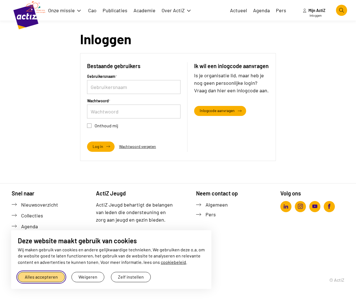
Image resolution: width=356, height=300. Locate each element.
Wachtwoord (98, 100)
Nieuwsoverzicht (39, 205)
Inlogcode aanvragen (217, 110)
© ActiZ (336, 279)
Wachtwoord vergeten (137, 146)
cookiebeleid (173, 262)
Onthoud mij (106, 125)
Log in (98, 146)
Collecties (32, 215)
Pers (211, 214)
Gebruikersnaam (101, 76)
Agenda (29, 226)
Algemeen (217, 205)
